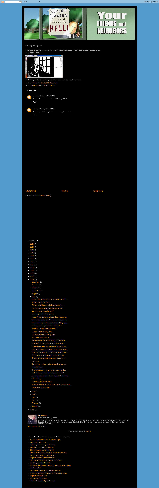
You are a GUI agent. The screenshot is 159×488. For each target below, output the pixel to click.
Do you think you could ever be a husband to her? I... (49, 299)
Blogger (88, 431)
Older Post (98, 191)
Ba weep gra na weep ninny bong (43, 314)
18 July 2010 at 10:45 (47, 109)
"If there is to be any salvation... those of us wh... (48, 355)
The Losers (35, 361)
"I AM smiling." (37, 379)
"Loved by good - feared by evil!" (43, 311)
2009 (32, 410)
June (34, 391)
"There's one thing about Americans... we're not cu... (49, 358)
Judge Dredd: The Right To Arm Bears (42, 458)
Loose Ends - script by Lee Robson (41, 447)
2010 (32, 279)
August (34, 294)
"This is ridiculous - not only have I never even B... (49, 370)
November (35, 285)
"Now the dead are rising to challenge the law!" (47, 308)
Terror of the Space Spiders (39, 442)
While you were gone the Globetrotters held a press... (49, 323)
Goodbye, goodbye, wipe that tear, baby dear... (47, 326)
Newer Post (30, 191)
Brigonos (44, 415)
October (35, 288)
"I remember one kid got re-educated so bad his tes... (50, 346)
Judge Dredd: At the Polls (38, 476)
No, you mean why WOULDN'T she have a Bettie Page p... (51, 384)
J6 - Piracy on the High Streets (40, 463)
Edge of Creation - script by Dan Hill (42, 450)
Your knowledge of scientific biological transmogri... (49, 340)
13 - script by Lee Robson (38, 478)
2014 (32, 267)
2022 (32, 250)
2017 (32, 259)
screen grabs (50, 85)
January (35, 406)
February (35, 403)
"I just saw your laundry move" (42, 382)
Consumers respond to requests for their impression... (50, 349)
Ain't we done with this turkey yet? (43, 335)
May (34, 394)
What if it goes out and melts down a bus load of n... (49, 320)
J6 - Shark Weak (35, 468)
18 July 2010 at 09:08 (47, 96)
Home (65, 191)
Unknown (36, 96)
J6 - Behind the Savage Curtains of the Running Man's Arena (50, 465)
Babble (33, 85)
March (34, 400)
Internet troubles (37, 367)
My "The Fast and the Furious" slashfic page (45, 440)
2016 (32, 262)
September (36, 291)
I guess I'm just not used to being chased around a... (49, 317)
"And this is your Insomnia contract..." (44, 329)
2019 (32, 256)
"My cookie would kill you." (41, 337)
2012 (32, 273)
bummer (39, 85)
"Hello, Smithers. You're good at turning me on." (48, 373)
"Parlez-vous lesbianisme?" (41, 388)
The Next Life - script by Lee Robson (42, 481)
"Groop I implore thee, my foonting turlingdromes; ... (49, 364)
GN (44, 85)
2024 (32, 244)
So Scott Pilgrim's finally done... (42, 332)
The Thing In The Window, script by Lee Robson (46, 460)
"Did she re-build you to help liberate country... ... (48, 305)
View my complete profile (36, 426)
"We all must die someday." (41, 302)
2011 (32, 276)
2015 (32, 265)
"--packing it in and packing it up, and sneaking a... (49, 343)
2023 (32, 247)
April (34, 397)
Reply (35, 102)
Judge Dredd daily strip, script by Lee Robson (45, 470)
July (33, 297)
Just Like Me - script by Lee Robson (42, 455)
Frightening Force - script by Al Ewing (42, 445)
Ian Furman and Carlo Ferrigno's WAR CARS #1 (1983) (48, 473)
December (35, 282)
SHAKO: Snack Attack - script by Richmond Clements (48, 452)
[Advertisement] (64, 170)
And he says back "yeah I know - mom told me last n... (50, 376)
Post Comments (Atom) (43, 196)
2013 (32, 270)
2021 (32, 253)
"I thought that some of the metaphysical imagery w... (50, 352)
